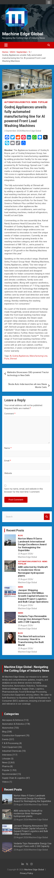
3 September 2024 (12, 131)
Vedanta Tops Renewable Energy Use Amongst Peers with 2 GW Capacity (33, 619)
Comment (9, 413)
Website (8, 473)
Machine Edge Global (22, 33)
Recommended (9, 774)
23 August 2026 (25, 554)
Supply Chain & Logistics (13, 778)
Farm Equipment (10, 747)
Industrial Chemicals (11, 751)
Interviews (7, 755)
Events (5, 739)
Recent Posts (15, 530)
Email (7, 460)
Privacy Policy (26, 873)
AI (11, 356)
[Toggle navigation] (6, 45)
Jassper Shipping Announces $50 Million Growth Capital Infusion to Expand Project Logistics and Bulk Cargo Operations (33, 596)
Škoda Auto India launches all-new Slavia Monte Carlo (27, 385)
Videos (5, 782)
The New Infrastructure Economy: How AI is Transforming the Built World (31, 640)
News (34, 102)
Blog (20, 536)
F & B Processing (10, 743)
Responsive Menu (49, 2)
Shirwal (13, 358)
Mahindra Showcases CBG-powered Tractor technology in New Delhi (28, 374)
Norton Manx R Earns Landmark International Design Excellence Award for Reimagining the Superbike (32, 544)
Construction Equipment (13, 735)
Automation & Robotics (17, 102)
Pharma (6, 766)
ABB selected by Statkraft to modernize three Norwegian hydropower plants (33, 571)
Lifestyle (6, 758)
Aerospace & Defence (12, 720)
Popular (43, 102)
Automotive (7, 727)
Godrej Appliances (20, 356)
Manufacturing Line (38, 356)
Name (8, 448)
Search (47, 517)
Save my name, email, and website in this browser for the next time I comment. (23, 490)
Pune (6, 358)
